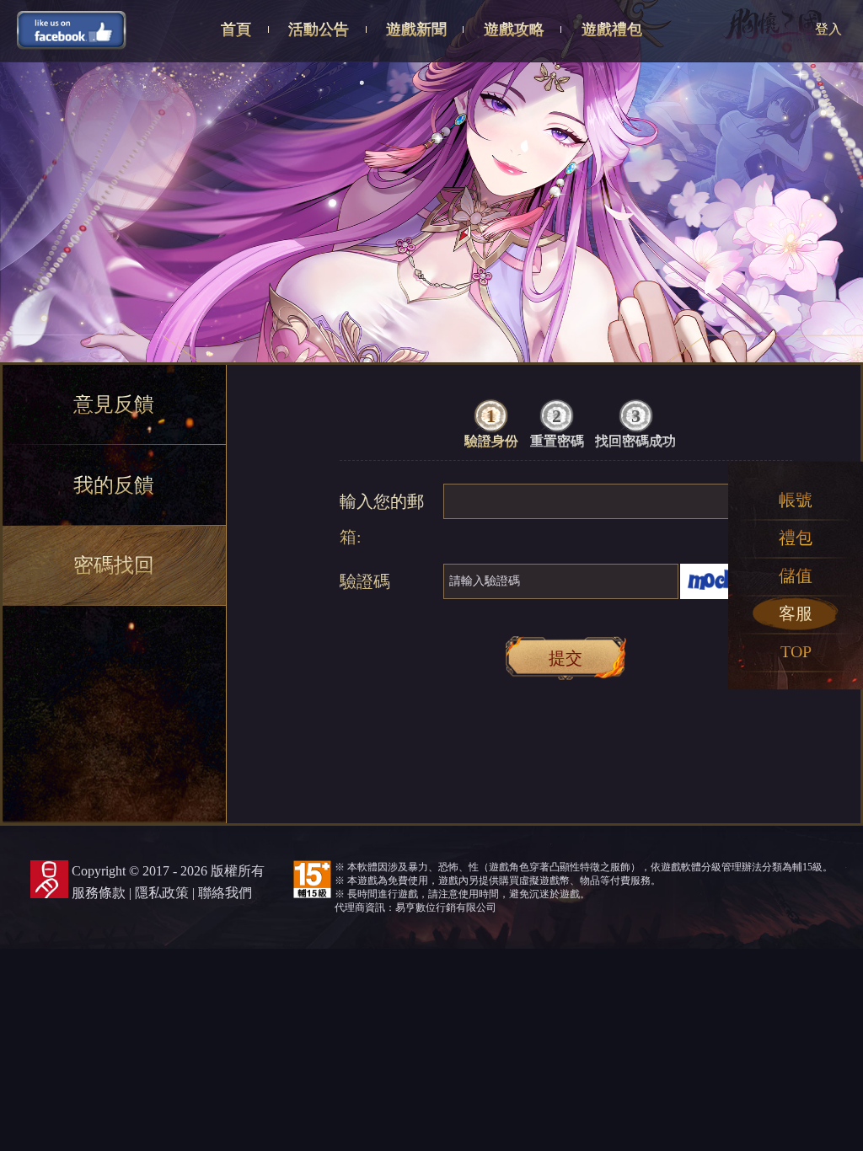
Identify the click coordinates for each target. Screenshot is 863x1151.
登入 (828, 29)
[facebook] (71, 29)
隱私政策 (162, 893)
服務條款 (99, 893)
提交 (565, 658)
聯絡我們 (225, 893)
